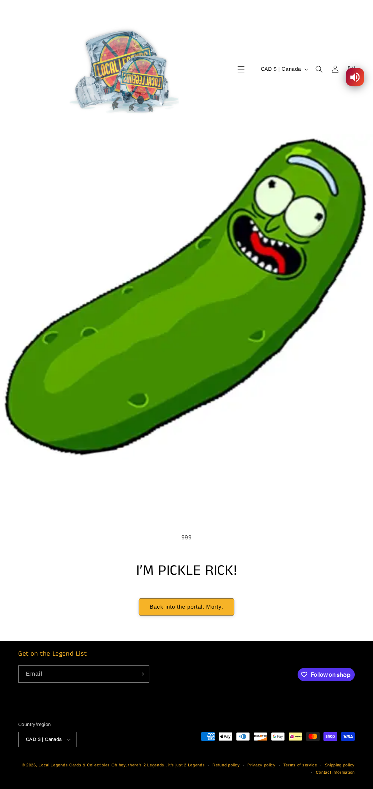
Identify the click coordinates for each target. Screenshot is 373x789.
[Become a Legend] (141, 674)
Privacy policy (261, 765)
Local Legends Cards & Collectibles (74, 765)
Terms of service (300, 765)
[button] (241, 69)
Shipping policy (340, 765)
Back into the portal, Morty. (186, 607)
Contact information (335, 772)
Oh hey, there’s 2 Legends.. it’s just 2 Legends (158, 765)
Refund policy (226, 765)
